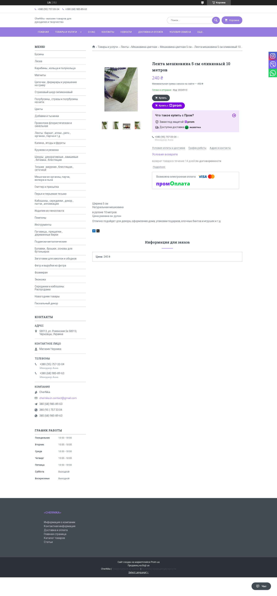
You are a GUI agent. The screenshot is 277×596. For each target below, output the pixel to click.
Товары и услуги (66, 32)
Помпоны (40, 217)
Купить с (163, 105)
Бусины (39, 54)
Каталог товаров (54, 538)
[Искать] (216, 20)
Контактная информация (59, 526)
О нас (91, 32)
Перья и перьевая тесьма (51, 193)
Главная (43, 32)
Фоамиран (41, 272)
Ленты (125, 46)
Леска (38, 61)
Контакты (108, 32)
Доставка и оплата (150, 32)
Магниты (40, 75)
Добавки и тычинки (47, 116)
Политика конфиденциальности (159, 569)
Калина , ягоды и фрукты (50, 142)
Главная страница (55, 534)
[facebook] (94, 231)
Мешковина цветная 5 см (176, 46)
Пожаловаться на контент (126, 569)
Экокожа (40, 279)
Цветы (39, 109)
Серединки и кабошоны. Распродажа (49, 288)
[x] (97, 231)
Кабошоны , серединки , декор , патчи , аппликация (54, 202)
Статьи (48, 541)
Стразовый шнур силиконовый (54, 92)
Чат (264, 586)
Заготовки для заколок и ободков (56, 258)
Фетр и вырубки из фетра (50, 265)
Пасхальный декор (46, 303)
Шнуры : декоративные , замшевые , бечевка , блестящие (56, 158)
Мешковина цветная (144, 46)
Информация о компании (59, 522)
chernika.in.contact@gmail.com (58, 398)
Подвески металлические (51, 241)
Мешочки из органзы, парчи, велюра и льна (52, 178)
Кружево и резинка (47, 149)
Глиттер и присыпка (47, 186)
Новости (126, 32)
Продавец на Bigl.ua (138, 565)
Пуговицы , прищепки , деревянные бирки (48, 233)
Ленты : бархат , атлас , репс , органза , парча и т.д (52, 134)
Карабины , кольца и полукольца (55, 68)
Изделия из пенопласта (49, 210)
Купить (163, 98)
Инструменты (43, 224)
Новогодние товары (47, 296)
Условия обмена (180, 32)
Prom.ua (155, 562)
